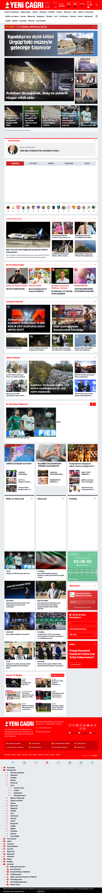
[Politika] (95, 499)
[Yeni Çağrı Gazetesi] (24, 4)
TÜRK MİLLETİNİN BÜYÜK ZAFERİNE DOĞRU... (40, 151)
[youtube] (47, 763)
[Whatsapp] (80, 728)
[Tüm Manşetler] (95, 219)
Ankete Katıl (75, 664)
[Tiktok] (91, 725)
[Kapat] (101, 889)
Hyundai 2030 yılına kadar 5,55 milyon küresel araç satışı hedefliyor (18, 605)
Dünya (59, 12)
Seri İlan (10, 849)
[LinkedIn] (84, 725)
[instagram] (35, 763)
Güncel (73, 16)
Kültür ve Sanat (12, 16)
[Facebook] (70, 725)
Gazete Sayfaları (11, 12)
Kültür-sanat (42, 601)
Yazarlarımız (14, 141)
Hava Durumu (36, 743)
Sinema (31, 21)
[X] (73, 725)
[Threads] (95, 725)
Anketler (10, 856)
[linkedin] (92, 763)
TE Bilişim (95, 755)
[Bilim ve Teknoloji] (32, 499)
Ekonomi (67, 12)
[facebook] (13, 763)
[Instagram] (80, 725)
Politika (51, 12)
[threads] (81, 763)
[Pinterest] (77, 725)
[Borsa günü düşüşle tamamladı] (19, 621)
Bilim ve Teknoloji (85, 12)
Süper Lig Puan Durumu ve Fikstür (23, 877)
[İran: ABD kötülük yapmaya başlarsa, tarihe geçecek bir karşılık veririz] (51, 560)
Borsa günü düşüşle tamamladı (17, 634)
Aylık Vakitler (74, 579)
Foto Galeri (11, 839)
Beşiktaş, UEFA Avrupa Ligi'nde (18, 437)
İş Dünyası (63, 16)
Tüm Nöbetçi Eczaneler (83, 607)
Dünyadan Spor (20, 795)
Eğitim (15, 21)
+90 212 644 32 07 (45, 728)
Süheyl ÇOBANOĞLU (27, 147)
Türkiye (49, 16)
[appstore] (73, 733)
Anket (35, 12)
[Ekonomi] (63, 499)
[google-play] (83, 733)
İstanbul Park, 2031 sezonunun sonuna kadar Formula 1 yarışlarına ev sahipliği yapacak (50, 636)
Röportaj (31, 16)
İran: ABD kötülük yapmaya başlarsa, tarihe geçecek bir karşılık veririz (50, 575)
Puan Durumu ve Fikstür (15, 747)
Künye (9, 859)
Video (9, 841)
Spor (75, 12)
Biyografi (89, 16)
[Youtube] (88, 725)
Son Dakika (41, 21)
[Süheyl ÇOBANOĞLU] (13, 149)
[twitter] (24, 763)
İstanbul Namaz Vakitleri (62, 743)
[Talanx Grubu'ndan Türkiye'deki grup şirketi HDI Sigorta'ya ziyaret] (51, 650)
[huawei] (93, 733)
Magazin (40, 16)
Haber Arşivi (81, 747)
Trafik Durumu (81, 743)
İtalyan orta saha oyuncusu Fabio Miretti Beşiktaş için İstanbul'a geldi (18, 665)
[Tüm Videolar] (95, 358)
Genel (80, 16)
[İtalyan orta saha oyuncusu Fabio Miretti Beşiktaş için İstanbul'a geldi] (19, 650)
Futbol (16, 790)
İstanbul (22, 21)
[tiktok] (69, 763)
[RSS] (84, 728)
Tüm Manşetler (36, 747)
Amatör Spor (19, 788)
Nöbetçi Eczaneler (15, 743)
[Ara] (97, 5)
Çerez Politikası (31, 891)
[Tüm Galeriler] (95, 302)
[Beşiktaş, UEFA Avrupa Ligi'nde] (31, 422)
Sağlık (8, 21)
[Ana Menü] (97, 16)
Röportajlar (26, 12)
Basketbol (18, 793)
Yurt (56, 16)
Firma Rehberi (12, 846)
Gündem (43, 12)
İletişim (10, 861)
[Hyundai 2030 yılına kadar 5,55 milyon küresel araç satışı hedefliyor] (19, 590)
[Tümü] (95, 265)
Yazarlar (10, 844)
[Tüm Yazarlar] (95, 141)
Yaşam (23, 16)
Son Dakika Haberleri (60, 747)
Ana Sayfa (11, 767)
